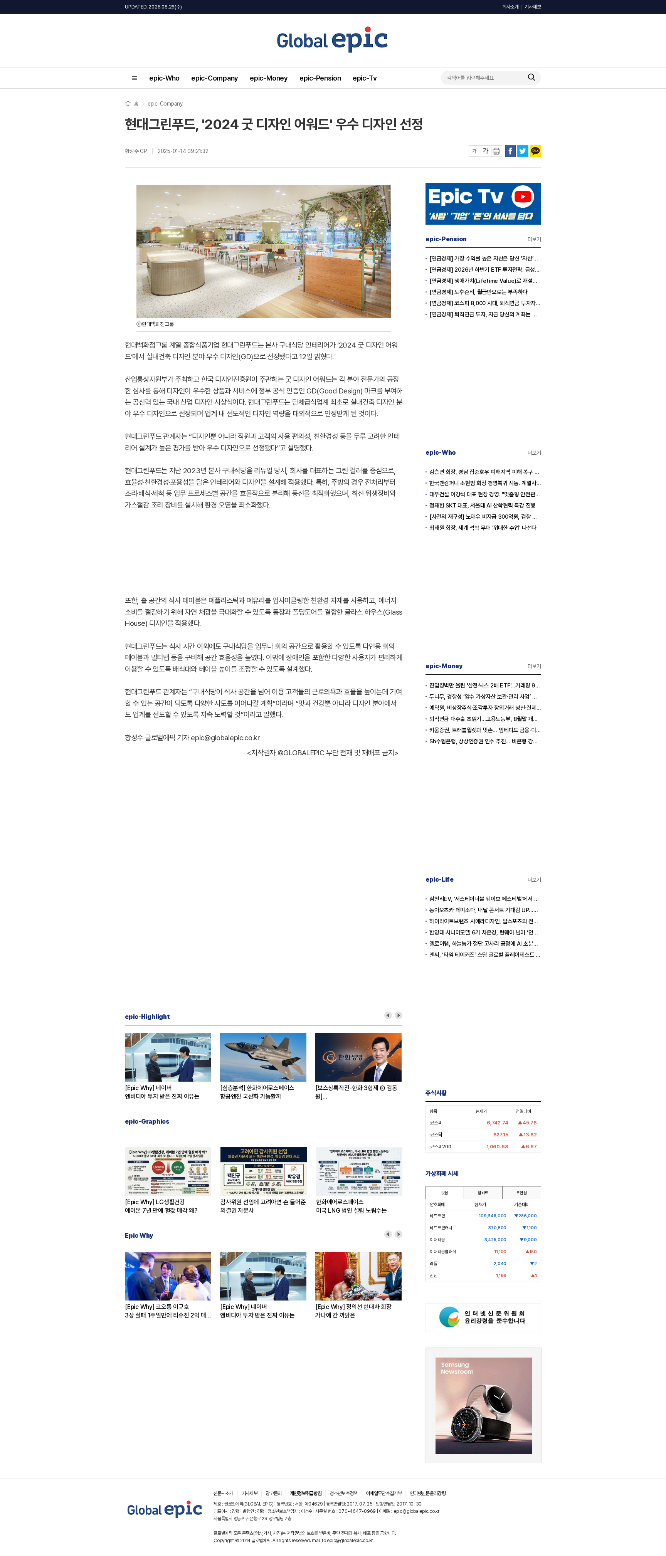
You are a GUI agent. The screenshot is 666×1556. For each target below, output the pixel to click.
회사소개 (510, 7)
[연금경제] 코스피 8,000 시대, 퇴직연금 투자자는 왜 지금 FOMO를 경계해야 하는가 (485, 303)
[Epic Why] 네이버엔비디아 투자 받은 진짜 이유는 (162, 1092)
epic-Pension (320, 78)
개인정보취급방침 (306, 1493)
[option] (172, 1067)
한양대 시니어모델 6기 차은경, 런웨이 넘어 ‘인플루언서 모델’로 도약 (485, 932)
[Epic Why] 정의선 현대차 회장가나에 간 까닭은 (353, 1311)
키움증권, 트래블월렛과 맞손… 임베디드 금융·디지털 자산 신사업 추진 (485, 730)
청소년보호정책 (343, 1493)
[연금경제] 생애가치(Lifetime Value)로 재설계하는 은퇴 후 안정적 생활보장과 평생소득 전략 (485, 280)
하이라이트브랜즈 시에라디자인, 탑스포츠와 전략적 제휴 (485, 921)
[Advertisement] (263, 551)
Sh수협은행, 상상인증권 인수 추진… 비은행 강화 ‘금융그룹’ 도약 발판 (485, 741)
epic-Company (214, 78)
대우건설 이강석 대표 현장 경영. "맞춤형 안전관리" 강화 (485, 494)
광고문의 (273, 1493)
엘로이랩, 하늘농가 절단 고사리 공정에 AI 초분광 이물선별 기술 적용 (485, 943)
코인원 (521, 1192)
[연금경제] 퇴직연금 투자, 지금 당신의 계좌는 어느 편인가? (485, 314)
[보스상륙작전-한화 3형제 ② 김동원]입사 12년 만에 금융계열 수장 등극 (356, 1092)
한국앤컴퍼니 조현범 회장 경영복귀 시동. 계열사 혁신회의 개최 (485, 483)
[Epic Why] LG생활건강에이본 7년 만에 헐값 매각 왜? (161, 1206)
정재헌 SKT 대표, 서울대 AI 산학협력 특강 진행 (482, 505)
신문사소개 (224, 1493)
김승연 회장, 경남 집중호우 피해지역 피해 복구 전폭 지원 (485, 472)
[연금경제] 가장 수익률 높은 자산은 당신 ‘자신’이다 (485, 258)
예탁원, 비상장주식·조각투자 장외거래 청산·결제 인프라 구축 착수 (485, 707)
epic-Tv (365, 78)
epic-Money (269, 78)
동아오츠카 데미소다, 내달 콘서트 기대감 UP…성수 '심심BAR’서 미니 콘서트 (485, 910)
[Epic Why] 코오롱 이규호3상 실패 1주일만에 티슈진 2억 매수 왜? (165, 1311)
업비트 (483, 1192)
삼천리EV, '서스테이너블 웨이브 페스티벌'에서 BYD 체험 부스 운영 (485, 899)
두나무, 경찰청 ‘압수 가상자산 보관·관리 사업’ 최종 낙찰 (485, 696)
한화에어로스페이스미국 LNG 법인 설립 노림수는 (351, 1206)
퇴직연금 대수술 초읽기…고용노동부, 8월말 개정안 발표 (485, 719)
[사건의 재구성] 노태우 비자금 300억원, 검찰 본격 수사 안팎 (485, 516)
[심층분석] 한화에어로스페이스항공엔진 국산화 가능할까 (257, 1092)
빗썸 (444, 1192)
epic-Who (164, 78)
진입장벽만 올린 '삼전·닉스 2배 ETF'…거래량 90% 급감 (485, 685)
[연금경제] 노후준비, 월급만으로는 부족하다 (478, 292)
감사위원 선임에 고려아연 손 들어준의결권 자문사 (263, 1206)
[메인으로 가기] (165, 1518)
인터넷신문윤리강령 (428, 1493)
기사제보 (533, 7)
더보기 (534, 239)
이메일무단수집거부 (384, 1493)
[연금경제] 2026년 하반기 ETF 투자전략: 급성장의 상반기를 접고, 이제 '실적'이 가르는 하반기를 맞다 (485, 269)
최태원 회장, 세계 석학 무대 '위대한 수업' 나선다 (482, 527)
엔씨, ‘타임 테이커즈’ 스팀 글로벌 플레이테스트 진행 (485, 954)
